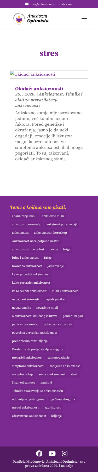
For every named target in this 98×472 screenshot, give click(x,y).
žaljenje (56, 416)
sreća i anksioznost (52, 374)
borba (53, 249)
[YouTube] (52, 454)
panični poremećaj (25, 324)
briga (66, 249)
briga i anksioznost (25, 258)
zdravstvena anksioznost (29, 416)
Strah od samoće (23, 383)
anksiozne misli (53, 216)
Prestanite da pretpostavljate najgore (37, 349)
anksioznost (20, 233)
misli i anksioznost (65, 291)
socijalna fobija (22, 374)
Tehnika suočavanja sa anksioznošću (37, 391)
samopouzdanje (59, 358)
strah (74, 374)
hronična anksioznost (27, 266)
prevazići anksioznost (27, 358)
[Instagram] (64, 454)
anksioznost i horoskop (50, 233)
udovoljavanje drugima (28, 399)
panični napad (73, 316)
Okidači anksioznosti (39, 89)
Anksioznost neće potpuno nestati (36, 241)
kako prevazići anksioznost (31, 283)
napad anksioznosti (25, 299)
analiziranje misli (24, 216)
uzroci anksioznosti (25, 408)
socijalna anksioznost (65, 366)
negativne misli (47, 308)
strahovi (46, 383)
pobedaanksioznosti (58, 324)
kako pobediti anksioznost (30, 274)
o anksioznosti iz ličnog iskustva (34, 316)
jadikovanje (56, 266)
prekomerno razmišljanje (30, 341)
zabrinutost (53, 408)
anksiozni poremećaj (26, 224)
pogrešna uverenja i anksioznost (34, 333)
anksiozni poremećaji (62, 224)
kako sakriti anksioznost (29, 291)
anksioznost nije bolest (28, 249)
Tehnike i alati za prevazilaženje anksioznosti (48, 100)
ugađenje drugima (62, 399)
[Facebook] (39, 454)
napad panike (21, 308)
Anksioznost (51, 94)
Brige (47, 258)
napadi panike (54, 299)
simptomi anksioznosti (28, 366)
